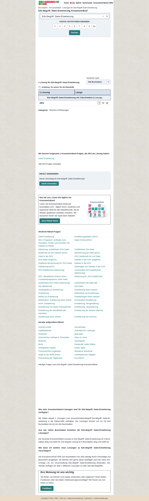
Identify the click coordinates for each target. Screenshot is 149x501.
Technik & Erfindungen (59, 110)
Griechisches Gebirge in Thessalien (53, 337)
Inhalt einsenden (49, 184)
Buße (40, 344)
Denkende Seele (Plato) (84, 344)
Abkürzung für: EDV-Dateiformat (88, 276)
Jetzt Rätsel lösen (49, 221)
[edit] (107, 103)
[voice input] (103, 16)
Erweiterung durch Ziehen (49, 317)
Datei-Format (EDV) (83, 240)
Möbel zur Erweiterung (48, 297)
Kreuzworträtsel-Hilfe (51, 456)
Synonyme (87, 3)
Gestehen (42, 334)
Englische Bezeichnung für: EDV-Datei (55, 263)
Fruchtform (79, 358)
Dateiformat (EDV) (46, 266)
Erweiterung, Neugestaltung (86, 303)
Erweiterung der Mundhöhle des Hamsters (52, 311)
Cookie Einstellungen (100, 498)
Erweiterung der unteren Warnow (88, 310)
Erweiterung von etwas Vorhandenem (54, 307)
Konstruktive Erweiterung (85, 300)
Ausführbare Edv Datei (84, 249)
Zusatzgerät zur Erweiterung (50, 290)
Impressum (88, 498)
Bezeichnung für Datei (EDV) (87, 253)
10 (94, 26)
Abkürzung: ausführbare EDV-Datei (53, 249)
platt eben (78, 334)
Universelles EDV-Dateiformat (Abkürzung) (87, 271)
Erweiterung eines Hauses (85, 290)
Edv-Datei (78, 286)
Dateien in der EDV (82, 263)
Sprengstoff (79, 341)
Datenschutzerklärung (75, 498)
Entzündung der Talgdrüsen (50, 358)
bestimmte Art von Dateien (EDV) (52, 253)
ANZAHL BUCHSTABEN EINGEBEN (74, 22)
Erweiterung (43, 293)
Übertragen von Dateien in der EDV (89, 266)
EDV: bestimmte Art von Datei (87, 256)
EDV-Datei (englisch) (47, 260)
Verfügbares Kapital (47, 348)
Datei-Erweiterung (46, 158)
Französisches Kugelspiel (49, 351)
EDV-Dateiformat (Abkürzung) (51, 270)
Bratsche (42, 341)
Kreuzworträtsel (55, 8)
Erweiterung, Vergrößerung (86, 307)
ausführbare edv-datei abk (85, 283)
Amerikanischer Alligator (85, 355)
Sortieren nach (92, 78)
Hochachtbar (80, 327)
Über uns (63, 498)
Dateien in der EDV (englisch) (87, 260)
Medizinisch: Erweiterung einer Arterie (54, 300)
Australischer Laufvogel (84, 330)
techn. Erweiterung (46, 303)
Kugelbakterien (44, 330)
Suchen (74, 32)
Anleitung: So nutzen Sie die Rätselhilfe (58, 87)
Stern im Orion (80, 337)
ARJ (41, 103)
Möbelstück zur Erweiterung (86, 293)
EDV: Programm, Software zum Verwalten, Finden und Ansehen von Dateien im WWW (54, 243)
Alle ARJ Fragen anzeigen (49, 164)
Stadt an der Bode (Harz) (49, 355)
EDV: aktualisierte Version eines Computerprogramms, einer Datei (53, 277)
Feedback (46, 488)
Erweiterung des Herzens (85, 317)
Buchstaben (43, 8)
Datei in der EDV (45, 256)
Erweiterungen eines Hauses (87, 297)
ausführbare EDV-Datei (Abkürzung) (54, 283)
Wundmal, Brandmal (83, 351)
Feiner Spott (79, 348)
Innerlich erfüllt (44, 327)
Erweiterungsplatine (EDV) (86, 237)
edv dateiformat (45, 286)
